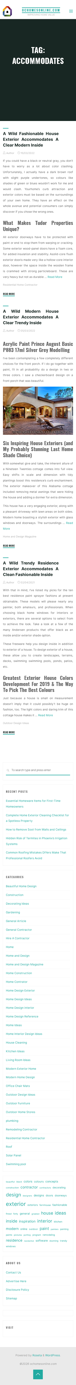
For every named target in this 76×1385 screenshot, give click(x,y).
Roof (9, 1146)
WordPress (52, 1355)
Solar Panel (13, 1155)
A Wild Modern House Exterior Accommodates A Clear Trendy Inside (31, 317)
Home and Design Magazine (19, 536)
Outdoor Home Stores (20, 1112)
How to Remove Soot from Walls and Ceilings (36, 829)
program (36, 1235)
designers (27, 1196)
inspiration (27, 1221)
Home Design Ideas (19, 999)
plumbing (12, 1120)
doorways (61, 1195)
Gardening (13, 912)
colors (28, 1181)
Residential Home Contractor (20, 284)
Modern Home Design (20, 1077)
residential (29, 1241)
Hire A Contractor (18, 938)
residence (14, 1240)
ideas (60, 1213)
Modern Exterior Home (21, 1068)
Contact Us (13, 1272)
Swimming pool (16, 1164)
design (13, 1195)
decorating (59, 1187)
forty (15, 1214)
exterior (16, 1204)
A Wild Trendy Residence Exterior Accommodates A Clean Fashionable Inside (31, 569)
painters (54, 1229)
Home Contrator (16, 982)
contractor (29, 1187)
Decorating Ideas (17, 903)
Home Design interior (20, 1007)
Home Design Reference (22, 1016)
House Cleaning (16, 1042)
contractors (45, 1187)
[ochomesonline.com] (7, 11)
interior (44, 1221)
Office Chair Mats (18, 1086)
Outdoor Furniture (18, 1103)
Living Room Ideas (18, 1060)
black (19, 1181)
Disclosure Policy (17, 1289)
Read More (55, 277)
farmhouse (45, 1205)
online (23, 1228)
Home (10, 947)
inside (11, 1221)
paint (44, 1228)
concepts (51, 1181)
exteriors (32, 1204)
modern (12, 1228)
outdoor (33, 1229)
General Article (16, 921)
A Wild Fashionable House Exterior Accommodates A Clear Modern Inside (31, 139)
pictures (18, 1235)
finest (9, 1214)
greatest (35, 1214)
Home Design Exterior (20, 990)
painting (64, 1229)
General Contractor (19, 929)
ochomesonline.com (41, 10)
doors (49, 1195)
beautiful (10, 1181)
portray (27, 1235)
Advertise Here (16, 1281)
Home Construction (19, 973)
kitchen (58, 1221)
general (25, 1213)
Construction (14, 895)
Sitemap (11, 1298)
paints (9, 1234)
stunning (53, 1240)
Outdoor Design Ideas (16, 722)
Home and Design (18, 955)
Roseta (37, 1355)
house (47, 1213)
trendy (63, 1240)
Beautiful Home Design (21, 886)
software (42, 1240)
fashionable (59, 1205)
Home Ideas (14, 1025)
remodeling (49, 1234)
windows (11, 1246)
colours (39, 1181)
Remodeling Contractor (21, 1129)
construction (12, 1187)
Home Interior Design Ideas (24, 1034)
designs (39, 1195)
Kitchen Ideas (15, 1051)
